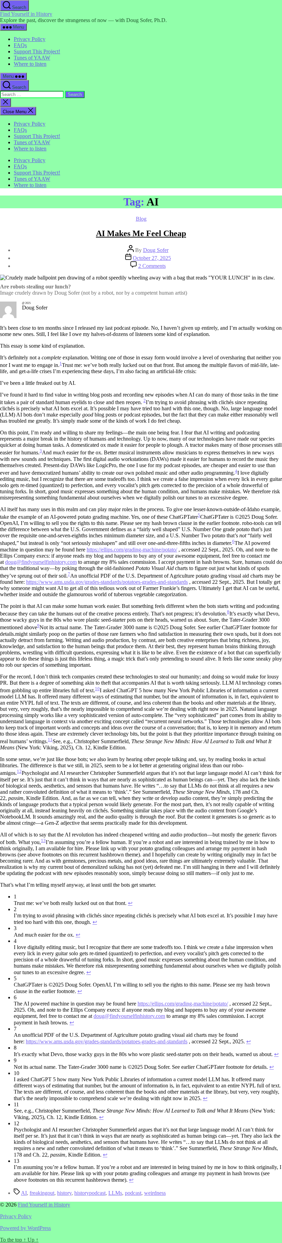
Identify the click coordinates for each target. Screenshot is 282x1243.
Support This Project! (37, 51)
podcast (133, 1193)
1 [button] (60, 363)
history (64, 1193)
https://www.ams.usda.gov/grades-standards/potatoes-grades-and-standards (107, 582)
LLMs (115, 1193)
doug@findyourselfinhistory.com (41, 562)
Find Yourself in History (26, 14)
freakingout (42, 1193)
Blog (141, 219)
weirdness (155, 1193)
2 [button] (144, 400)
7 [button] (69, 574)
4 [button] (236, 471)
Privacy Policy (29, 39)
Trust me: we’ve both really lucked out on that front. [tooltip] (118, 365)
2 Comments (152, 266)
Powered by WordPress (25, 1228)
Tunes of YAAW (32, 58)
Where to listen (30, 64)
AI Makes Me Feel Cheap (141, 233)
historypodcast (90, 1193)
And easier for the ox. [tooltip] (72, 453)
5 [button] (199, 515)
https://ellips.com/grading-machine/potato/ (132, 549)
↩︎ (130, 903)
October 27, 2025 (152, 258)
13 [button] (43, 840)
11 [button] (50, 739)
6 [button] (233, 541)
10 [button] (97, 688)
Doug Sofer (156, 250)
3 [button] (41, 450)
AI (24, 1193)
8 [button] (228, 611)
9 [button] (38, 625)
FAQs (20, 45)
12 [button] (19, 771)
